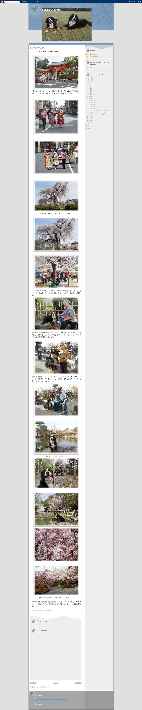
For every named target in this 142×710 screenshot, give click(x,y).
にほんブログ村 (39, 700)
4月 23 (92, 100)
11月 (90, 86)
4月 (90, 98)
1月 (90, 120)
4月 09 (92, 106)
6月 (90, 94)
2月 (90, 118)
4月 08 (92, 108)
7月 (90, 92)
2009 (89, 128)
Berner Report (51, 9)
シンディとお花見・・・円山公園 (99, 110)
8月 (90, 90)
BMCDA (90, 67)
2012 (89, 122)
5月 (90, 96)
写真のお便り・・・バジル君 (98, 112)
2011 (89, 124)
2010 (89, 126)
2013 (89, 82)
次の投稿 (33, 683)
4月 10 (92, 104)
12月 (90, 84)
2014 (89, 80)
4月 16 (92, 102)
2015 (89, 78)
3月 (90, 116)
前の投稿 (78, 683)
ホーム (55, 683)
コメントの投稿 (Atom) (41, 687)
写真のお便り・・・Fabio (97, 114)
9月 (90, 88)
